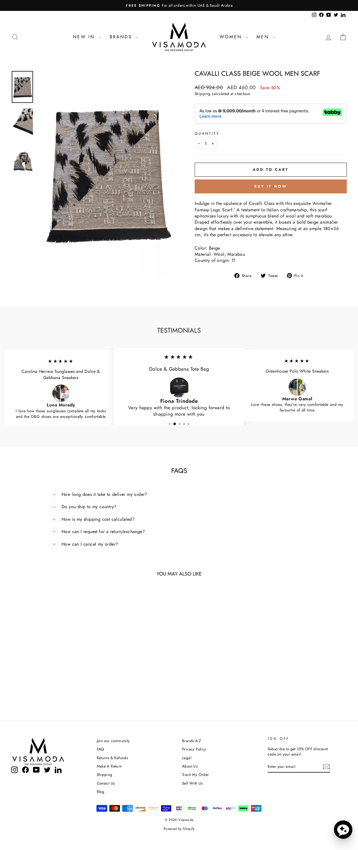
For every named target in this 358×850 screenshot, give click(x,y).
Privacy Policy (194, 749)
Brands (122, 37)
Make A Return (109, 766)
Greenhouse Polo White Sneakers (297, 371)
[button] (343, 829)
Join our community (113, 741)
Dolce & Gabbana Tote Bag (179, 369)
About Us (189, 766)
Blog (101, 791)
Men (263, 37)
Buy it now (270, 186)
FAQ (100, 749)
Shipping (202, 93)
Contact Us (106, 783)
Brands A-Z (191, 741)
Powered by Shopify (179, 828)
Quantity (207, 133)
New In (85, 37)
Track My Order (195, 774)
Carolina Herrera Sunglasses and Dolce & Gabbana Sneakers (61, 374)
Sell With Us (192, 783)
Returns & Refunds (112, 758)
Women (232, 37)
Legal (186, 758)
